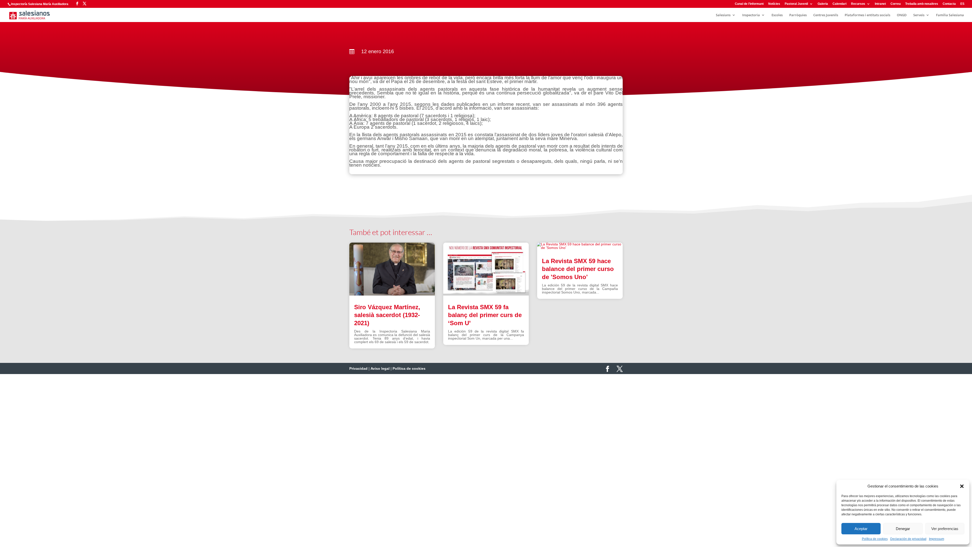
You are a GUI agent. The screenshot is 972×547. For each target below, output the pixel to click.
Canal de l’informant (749, 4)
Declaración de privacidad (908, 539)
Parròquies (798, 15)
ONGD (902, 15)
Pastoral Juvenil (796, 4)
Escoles (777, 15)
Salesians (723, 15)
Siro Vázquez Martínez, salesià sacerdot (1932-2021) (387, 315)
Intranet (880, 4)
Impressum (936, 539)
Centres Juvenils (825, 15)
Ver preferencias (944, 528)
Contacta (949, 4)
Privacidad (358, 368)
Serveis (918, 15)
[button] (961, 486)
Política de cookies (875, 539)
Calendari (839, 4)
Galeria (823, 4)
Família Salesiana (950, 15)
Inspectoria (751, 15)
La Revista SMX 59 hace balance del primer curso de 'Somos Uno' (578, 269)
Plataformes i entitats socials (867, 15)
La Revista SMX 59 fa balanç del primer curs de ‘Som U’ (485, 315)
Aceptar (861, 528)
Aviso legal (380, 368)
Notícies (774, 4)
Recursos (858, 4)
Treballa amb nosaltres (921, 4)
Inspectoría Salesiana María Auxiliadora (39, 4)
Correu (895, 4)
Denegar (903, 528)
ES (962, 4)
